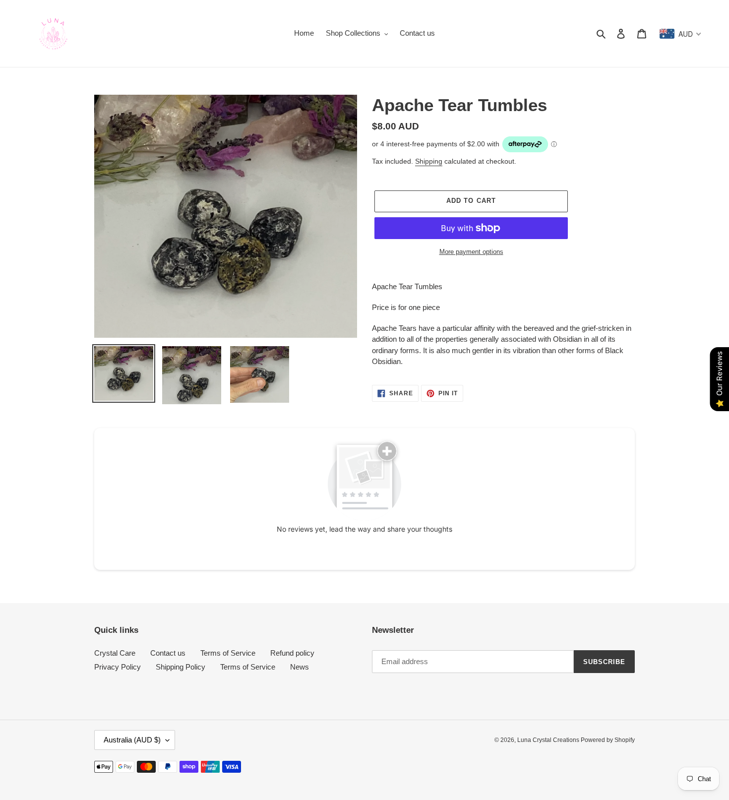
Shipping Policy (180, 667)
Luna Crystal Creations (549, 740)
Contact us (167, 653)
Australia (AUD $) (132, 740)
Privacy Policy (117, 667)
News (299, 667)
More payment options (471, 251)
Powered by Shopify (608, 740)
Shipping (428, 161)
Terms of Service (227, 653)
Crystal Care (114, 653)
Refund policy (292, 653)
